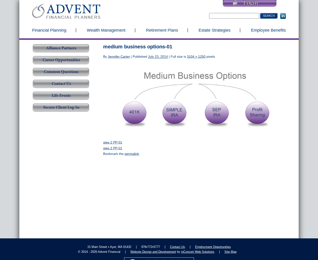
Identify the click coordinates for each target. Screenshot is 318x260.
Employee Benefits (268, 30)
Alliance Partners (61, 48)
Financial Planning (49, 30)
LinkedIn (283, 16)
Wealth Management (106, 30)
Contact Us (61, 84)
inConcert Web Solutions (197, 251)
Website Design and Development (153, 251)
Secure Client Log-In (61, 108)
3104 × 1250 (196, 56)
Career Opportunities (61, 60)
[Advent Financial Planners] (66, 11)
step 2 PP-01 (112, 142)
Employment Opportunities (213, 247)
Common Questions (61, 72)
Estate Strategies (214, 30)
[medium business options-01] (194, 99)
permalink (132, 154)
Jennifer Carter (119, 56)
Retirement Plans (162, 30)
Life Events (61, 96)
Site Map (230, 251)
